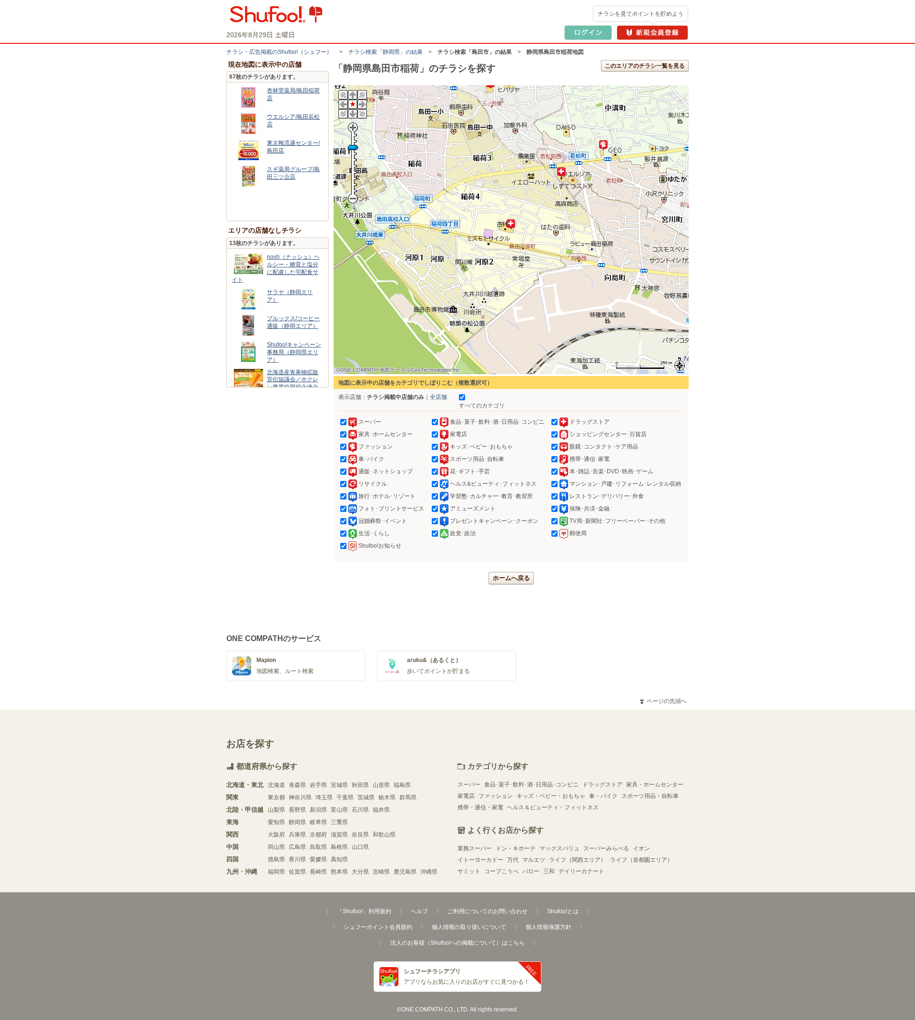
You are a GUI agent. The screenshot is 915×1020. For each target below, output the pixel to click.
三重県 (339, 822)
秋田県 (360, 785)
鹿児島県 (405, 871)
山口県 (360, 847)
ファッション (495, 796)
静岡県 (297, 822)
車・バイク (603, 796)
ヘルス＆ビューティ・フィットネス (553, 807)
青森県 (297, 785)
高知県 (339, 859)
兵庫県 (297, 834)
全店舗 (438, 397)
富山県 (339, 809)
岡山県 (276, 847)
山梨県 (276, 809)
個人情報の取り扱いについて (469, 927)
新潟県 (318, 809)
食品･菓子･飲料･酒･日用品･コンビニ (531, 784)
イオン (641, 848)
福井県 (381, 809)
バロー (530, 871)
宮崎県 (381, 871)
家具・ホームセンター (654, 784)
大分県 (360, 871)
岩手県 (318, 785)
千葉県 (345, 797)
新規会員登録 (652, 32)
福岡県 (276, 871)
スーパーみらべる (606, 848)
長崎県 (318, 871)
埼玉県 (324, 797)
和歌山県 (384, 834)
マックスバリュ (559, 848)
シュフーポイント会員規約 (378, 927)
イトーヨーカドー (480, 860)
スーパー (469, 784)
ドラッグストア (602, 784)
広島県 (297, 847)
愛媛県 (318, 859)
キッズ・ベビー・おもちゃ (551, 796)
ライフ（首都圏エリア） (641, 860)
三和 (549, 871)
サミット (469, 871)
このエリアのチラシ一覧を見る (645, 65)
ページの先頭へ (663, 701)
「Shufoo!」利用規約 (364, 911)
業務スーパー (475, 848)
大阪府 (276, 834)
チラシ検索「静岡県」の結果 (385, 52)
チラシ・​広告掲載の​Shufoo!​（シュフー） (279, 52)
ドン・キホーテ (516, 848)
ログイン (588, 32)
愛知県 (276, 822)
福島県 (402, 785)
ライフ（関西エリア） (577, 860)
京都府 (318, 834)
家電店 (466, 796)
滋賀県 (339, 834)
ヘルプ (419, 911)
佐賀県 (297, 871)
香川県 (297, 859)
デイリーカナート (581, 871)
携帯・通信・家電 (480, 807)
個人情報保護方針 (548, 927)
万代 (512, 860)
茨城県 (366, 797)
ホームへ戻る (511, 577)
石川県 (360, 809)
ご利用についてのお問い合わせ (487, 911)
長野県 (297, 809)
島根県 (339, 847)
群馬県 (408, 797)
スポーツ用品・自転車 (650, 796)
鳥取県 (318, 847)
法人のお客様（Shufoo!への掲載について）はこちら (457, 942)
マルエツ (533, 860)
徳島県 (276, 859)
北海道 (276, 785)
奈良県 (360, 834)
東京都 (276, 797)
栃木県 (387, 797)
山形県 (381, 785)
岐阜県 (318, 822)
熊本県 (339, 871)
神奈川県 (300, 797)
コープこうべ (501, 871)
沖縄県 (428, 871)
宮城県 (339, 785)
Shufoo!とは (563, 911)
